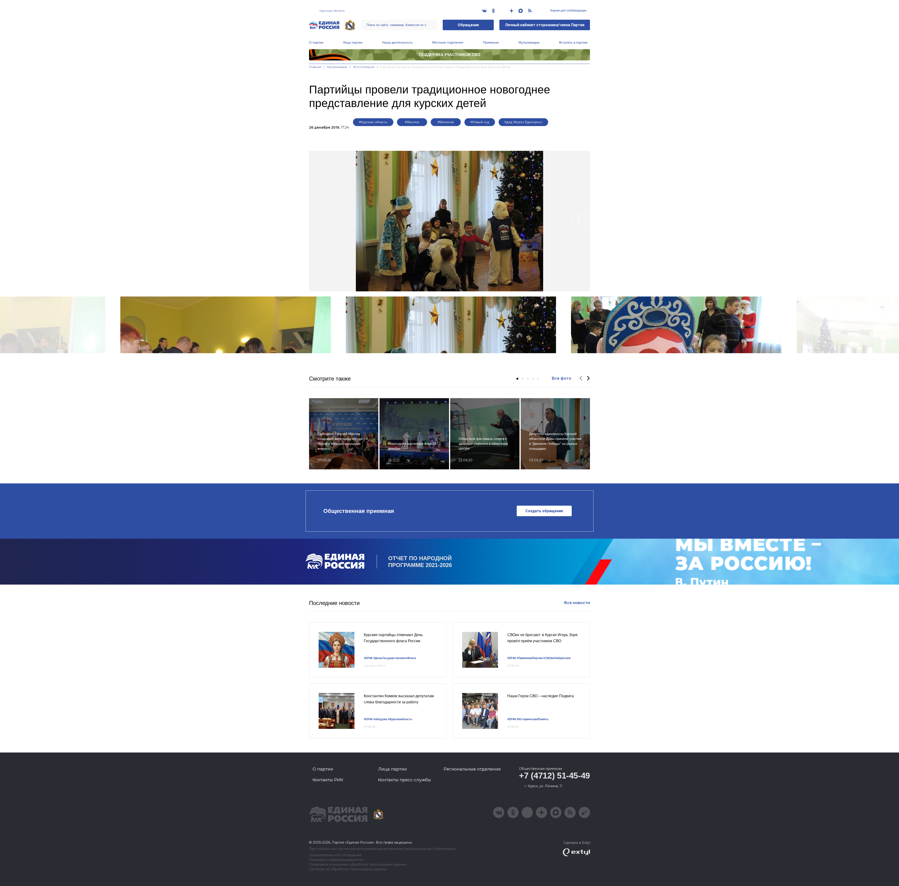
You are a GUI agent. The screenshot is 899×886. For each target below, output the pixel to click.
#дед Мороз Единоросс (523, 122)
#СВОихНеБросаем (557, 658)
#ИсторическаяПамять (533, 719)
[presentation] (320, 221)
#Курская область (373, 122)
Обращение (468, 25)
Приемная (491, 42)
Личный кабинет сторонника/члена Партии (544, 25)
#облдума (380, 719)
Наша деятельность (397, 42)
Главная (315, 67)
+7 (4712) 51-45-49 (554, 775)
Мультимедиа (529, 42)
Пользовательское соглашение (335, 855)
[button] (517, 379)
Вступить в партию (573, 42)
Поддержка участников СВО (449, 55)
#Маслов (412, 122)
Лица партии (352, 42)
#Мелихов (446, 122)
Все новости (577, 603)
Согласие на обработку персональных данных (348, 869)
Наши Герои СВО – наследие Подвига (540, 696)
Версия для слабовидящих (568, 10)
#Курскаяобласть (400, 719)
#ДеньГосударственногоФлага (394, 658)
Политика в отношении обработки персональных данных (357, 865)
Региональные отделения (472, 769)
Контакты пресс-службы (404, 779)
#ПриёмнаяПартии (529, 658)
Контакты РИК (328, 779)
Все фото (561, 378)
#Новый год (479, 122)
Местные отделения (447, 42)
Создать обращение (544, 511)
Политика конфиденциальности (336, 860)
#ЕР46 (368, 658)
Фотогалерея (364, 67)
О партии (316, 42)
